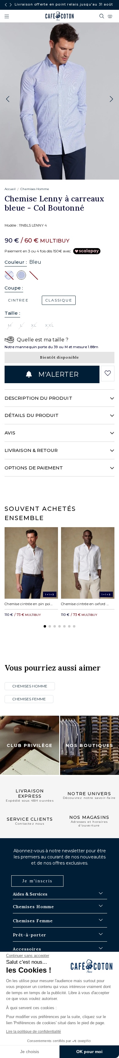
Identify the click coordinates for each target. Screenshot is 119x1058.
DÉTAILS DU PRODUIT (32, 415)
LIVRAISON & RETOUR (31, 450)
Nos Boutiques (90, 745)
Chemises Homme (34, 189)
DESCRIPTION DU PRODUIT (38, 398)
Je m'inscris (37, 880)
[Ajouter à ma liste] (108, 373)
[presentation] (5, 5)
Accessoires (27, 949)
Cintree (18, 300)
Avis (10, 433)
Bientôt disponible (59, 357)
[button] (111, 99)
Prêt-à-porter (29, 935)
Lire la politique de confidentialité (33, 1031)
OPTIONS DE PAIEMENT (34, 468)
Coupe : (14, 288)
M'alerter (57, 374)
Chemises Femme (29, 699)
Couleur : (16, 262)
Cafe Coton (59, 15)
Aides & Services (30, 894)
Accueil (10, 189)
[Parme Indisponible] (33, 275)
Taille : (12, 313)
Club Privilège (29, 745)
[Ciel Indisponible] (9, 275)
